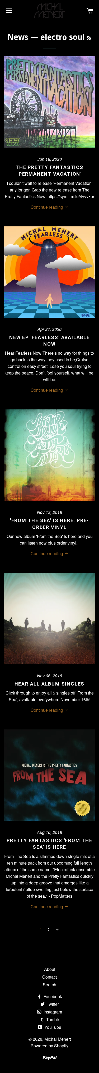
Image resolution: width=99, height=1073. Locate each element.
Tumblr (52, 1019)
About (49, 969)
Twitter (52, 1004)
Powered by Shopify (49, 1046)
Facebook (52, 996)
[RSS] (89, 38)
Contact (49, 977)
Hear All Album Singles (50, 684)
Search (49, 984)
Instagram (52, 1012)
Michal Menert (57, 1039)
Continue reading (47, 207)
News (17, 37)
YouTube (52, 1027)
